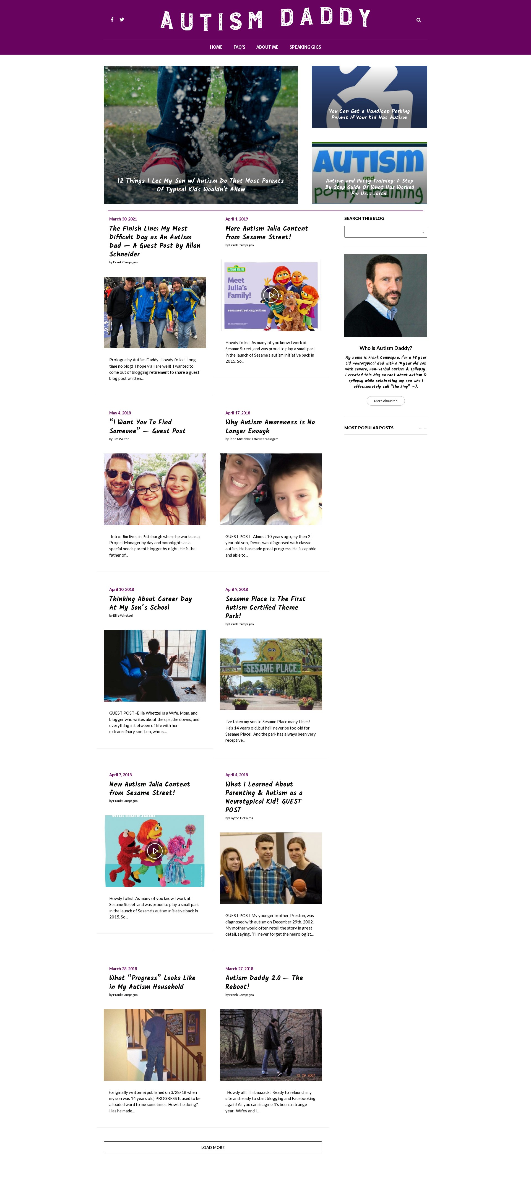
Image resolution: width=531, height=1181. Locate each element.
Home (216, 47)
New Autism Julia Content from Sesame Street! (149, 789)
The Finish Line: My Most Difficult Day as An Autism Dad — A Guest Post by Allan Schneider (155, 242)
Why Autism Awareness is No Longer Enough (270, 427)
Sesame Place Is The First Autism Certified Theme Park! (265, 608)
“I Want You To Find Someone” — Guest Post (147, 427)
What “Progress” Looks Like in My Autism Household (152, 982)
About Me (267, 47)
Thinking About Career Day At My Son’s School (150, 603)
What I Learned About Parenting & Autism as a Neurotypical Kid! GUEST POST (264, 797)
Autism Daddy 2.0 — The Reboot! (264, 982)
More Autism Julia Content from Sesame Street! (266, 233)
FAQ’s (239, 47)
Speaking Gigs (305, 47)
